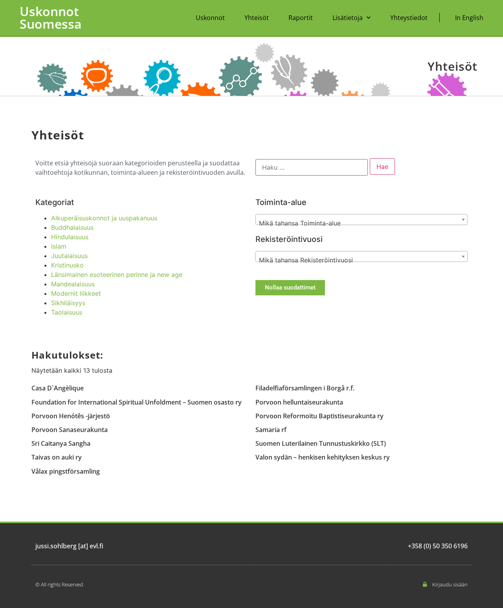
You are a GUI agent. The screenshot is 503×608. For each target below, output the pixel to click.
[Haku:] (311, 167)
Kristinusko (67, 265)
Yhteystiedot (409, 17)
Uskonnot (210, 17)
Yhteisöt (256, 17)
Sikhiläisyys (68, 303)
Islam (58, 246)
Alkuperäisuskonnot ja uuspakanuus (104, 218)
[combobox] (361, 219)
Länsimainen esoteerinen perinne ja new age (116, 274)
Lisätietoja (347, 17)
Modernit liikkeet (76, 293)
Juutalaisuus (69, 256)
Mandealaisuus (73, 284)
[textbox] (361, 223)
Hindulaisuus (69, 237)
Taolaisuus (66, 312)
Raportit (300, 17)
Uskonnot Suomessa (51, 17)
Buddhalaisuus (72, 227)
